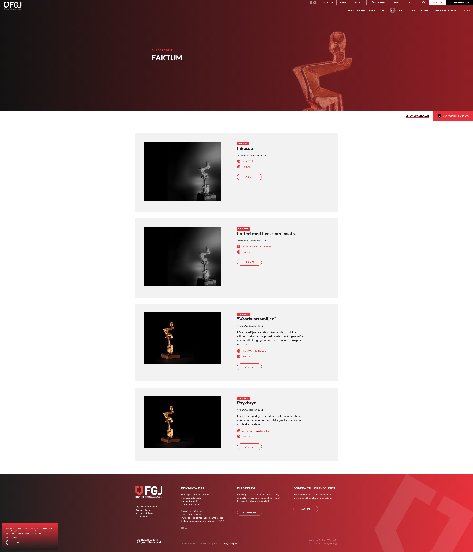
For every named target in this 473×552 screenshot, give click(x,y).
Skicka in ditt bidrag (455, 115)
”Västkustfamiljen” (256, 319)
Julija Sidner (264, 430)
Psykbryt (246, 403)
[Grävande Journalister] (13, 6)
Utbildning (418, 10)
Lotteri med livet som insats (266, 234)
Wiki (466, 10)
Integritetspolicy (231, 543)
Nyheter (358, 2)
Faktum (246, 166)
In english (328, 2)
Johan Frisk (247, 161)
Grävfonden (445, 10)
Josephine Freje (249, 430)
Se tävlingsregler (417, 115)
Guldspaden (392, 10)
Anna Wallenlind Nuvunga (255, 351)
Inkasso (245, 149)
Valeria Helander (250, 246)
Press (409, 2)
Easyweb (313, 543)
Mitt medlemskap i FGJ (459, 2)
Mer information (12, 537)
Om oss (343, 2)
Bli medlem (437, 2)
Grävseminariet (362, 10)
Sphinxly (322, 540)
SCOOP (396, 2)
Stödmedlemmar (377, 2)
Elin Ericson (265, 246)
